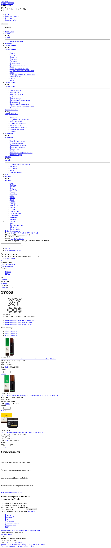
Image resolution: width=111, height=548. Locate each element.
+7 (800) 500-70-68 (17, 233)
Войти (3, 258)
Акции (7, 37)
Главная (12, 221)
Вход (7, 527)
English (7, 274)
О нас (7, 14)
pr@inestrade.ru (6, 534)
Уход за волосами (11, 114)
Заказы (7, 248)
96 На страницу (11, 335)
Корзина (4, 283)
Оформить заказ (7, 266)
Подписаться (31, 509)
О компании (9, 521)
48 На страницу (11, 333)
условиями (32, 511)
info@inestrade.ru (7, 530)
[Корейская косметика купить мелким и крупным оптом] (13, 10)
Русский (8, 272)
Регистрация (10, 258)
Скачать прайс (10, 20)
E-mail (3, 509)
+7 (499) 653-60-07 (17, 239)
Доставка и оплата (12, 16)
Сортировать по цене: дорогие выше (18, 324)
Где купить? (9, 517)
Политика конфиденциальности (13, 546)
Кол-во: (3, 369)
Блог (7, 519)
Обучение (8, 18)
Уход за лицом (10, 49)
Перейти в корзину (8, 264)
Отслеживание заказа (9, 256)
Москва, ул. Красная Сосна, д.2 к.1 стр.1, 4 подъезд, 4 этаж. (23, 544)
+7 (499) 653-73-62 (7, 2)
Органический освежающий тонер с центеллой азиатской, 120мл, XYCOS (28, 359)
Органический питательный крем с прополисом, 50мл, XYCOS (24, 432)
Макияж (8, 161)
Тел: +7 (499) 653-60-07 (14, 542)
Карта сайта (29, 546)
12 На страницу (11, 331)
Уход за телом (10, 86)
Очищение (9, 137)
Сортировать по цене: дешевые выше (19, 322)
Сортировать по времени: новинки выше (20, 320)
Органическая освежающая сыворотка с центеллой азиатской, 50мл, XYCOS (29, 395)
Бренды (8, 180)
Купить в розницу (7, 4)
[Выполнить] (38, 256)
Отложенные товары (13, 250)
